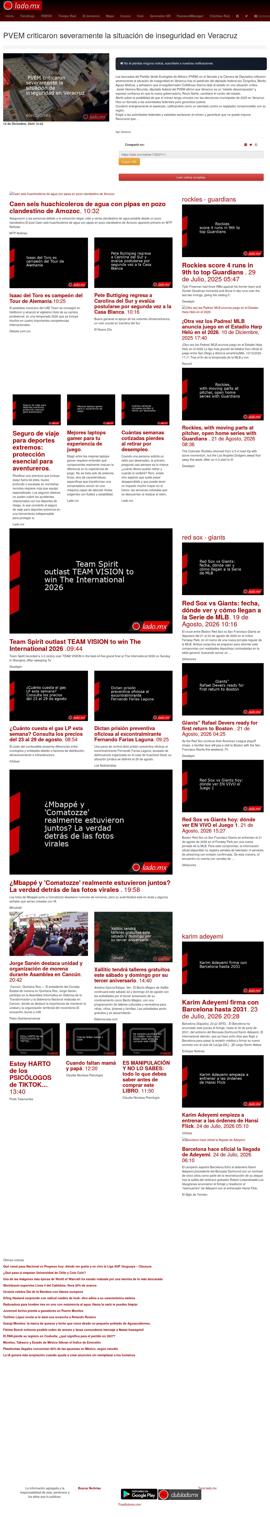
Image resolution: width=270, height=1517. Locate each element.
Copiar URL (129, 161)
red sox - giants (203, 536)
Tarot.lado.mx (207, 1488)
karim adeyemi (202, 935)
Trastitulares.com (129, 1504)
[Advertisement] (91, 364)
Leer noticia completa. (191, 177)
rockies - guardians (209, 198)
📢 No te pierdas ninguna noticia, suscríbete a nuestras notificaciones (166, 63)
